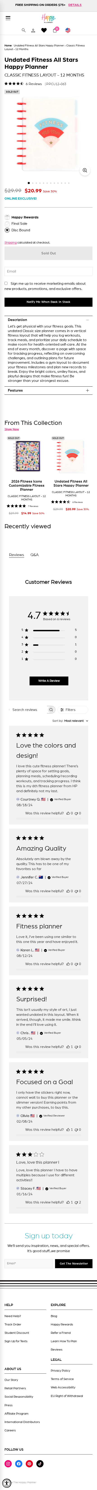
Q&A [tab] (34, 555)
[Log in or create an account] (33, 30)
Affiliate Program (16, 1413)
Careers (10, 1430)
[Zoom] (85, 170)
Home (8, 45)
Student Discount (17, 1333)
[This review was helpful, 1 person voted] (68, 1047)
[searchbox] (28, 709)
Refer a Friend (61, 1333)
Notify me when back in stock (48, 302)
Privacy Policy (60, 1370)
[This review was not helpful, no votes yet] (76, 813)
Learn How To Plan (64, 1341)
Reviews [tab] (16, 555)
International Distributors (22, 1422)
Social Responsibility (19, 1396)
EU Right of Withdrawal (67, 1396)
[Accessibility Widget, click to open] (6, 1483)
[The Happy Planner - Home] (48, 18)
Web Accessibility (63, 1387)
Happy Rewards (62, 1324)
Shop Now (12, 429)
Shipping (11, 242)
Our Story (11, 1380)
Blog (54, 1316)
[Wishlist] (44, 30)
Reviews (56, 1349)
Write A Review (49, 680)
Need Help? (13, 1316)
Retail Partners (15, 1388)
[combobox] (70, 721)
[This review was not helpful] (76, 1202)
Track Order (13, 1324)
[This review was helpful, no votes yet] (68, 813)
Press (9, 1405)
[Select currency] (70, 30)
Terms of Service (62, 1379)
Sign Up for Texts (16, 1341)
